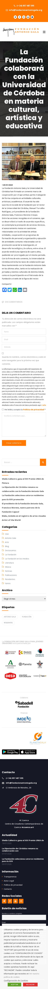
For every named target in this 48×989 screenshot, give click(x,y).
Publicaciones (11, 575)
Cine (7, 534)
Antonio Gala (10, 538)
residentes (8, 623)
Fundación (26, 617)
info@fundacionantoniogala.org (25, 10)
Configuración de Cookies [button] (16, 980)
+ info (43, 405)
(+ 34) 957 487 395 (25, 5)
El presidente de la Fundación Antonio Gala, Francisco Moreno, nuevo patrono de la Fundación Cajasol (22, 507)
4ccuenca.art (28, 827)
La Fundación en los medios (17, 558)
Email (4, 922)
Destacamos (10, 550)
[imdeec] (24, 719)
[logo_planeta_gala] (38, 738)
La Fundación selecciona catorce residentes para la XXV (23, 860)
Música (8, 567)
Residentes (10, 579)
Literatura (9, 562)
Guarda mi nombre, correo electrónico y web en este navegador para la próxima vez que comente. (24, 360)
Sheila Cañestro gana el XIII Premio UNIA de (23, 840)
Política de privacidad (34, 409)
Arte (7, 542)
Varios (7, 583)
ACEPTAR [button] (14, 984)
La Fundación (10, 554)
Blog (7, 546)
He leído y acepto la (25, 409)
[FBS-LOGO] (24, 704)
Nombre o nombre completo (12, 913)
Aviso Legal (9, 880)
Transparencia (10, 876)
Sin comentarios (13, 302)
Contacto (8, 889)
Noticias (8, 571)
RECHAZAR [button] (30, 984)
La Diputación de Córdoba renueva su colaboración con (20, 849)
